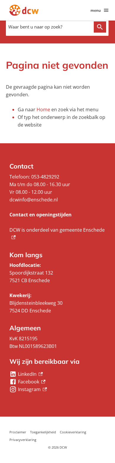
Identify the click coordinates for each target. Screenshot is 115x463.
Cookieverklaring (73, 432)
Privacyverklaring (22, 439)
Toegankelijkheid (43, 432)
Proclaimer (17, 432)
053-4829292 (45, 177)
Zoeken (100, 27)
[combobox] (48, 27)
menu (96, 10)
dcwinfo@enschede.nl (33, 199)
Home (43, 109)
